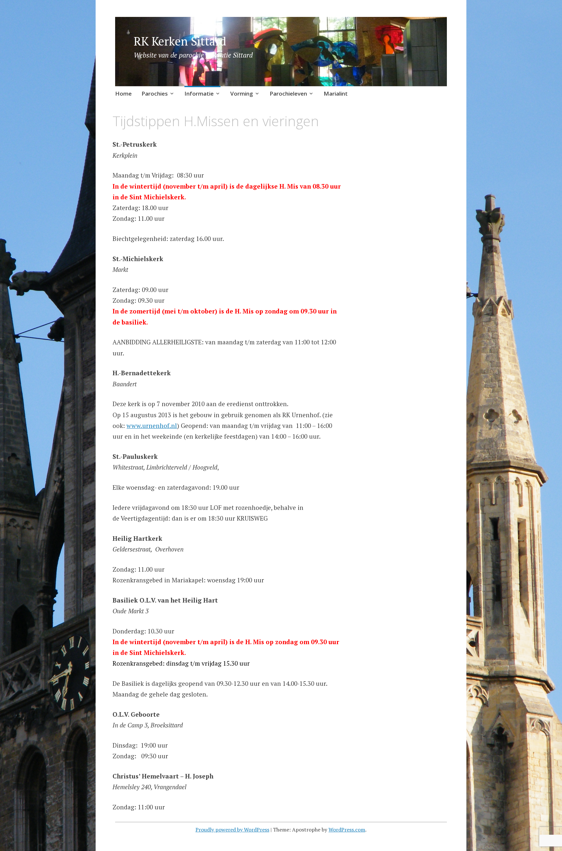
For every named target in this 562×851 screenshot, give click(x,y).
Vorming (241, 93)
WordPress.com (346, 829)
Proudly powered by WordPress (232, 829)
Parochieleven (288, 93)
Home (123, 93)
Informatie (199, 93)
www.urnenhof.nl (152, 425)
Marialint (336, 93)
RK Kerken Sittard (180, 41)
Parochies (154, 93)
